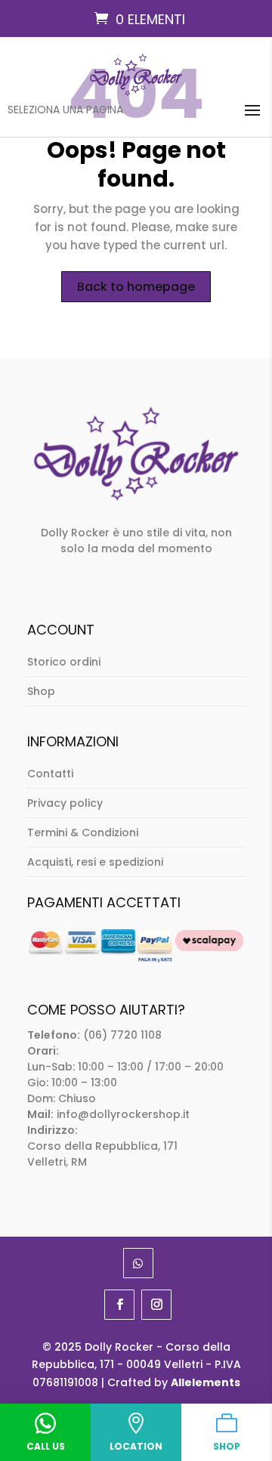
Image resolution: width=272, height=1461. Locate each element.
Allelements (205, 1382)
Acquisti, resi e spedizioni (95, 861)
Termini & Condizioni (82, 832)
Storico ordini (63, 661)
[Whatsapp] (138, 1263)
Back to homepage (136, 286)
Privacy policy (65, 803)
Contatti (50, 773)
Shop (41, 691)
